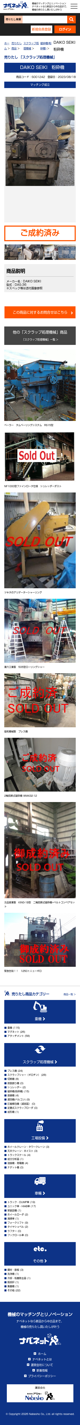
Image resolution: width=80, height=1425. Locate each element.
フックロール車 (15, 1235)
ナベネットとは (42, 1359)
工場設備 (38, 1138)
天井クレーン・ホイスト (20, 1151)
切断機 (11, 1079)
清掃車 (11, 1218)
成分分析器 (13, 1159)
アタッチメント (15, 1036)
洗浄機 (11, 1274)
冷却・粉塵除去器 (16, 1278)
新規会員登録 (41, 29)
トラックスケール (16, 1155)
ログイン (65, 29)
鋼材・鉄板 (13, 1270)
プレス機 (12, 1071)
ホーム (42, 1353)
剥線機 (11, 1095)
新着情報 (42, 1370)
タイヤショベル (15, 1227)
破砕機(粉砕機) (15, 1091)
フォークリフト (15, 1222)
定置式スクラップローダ (20, 1108)
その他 (38, 1261)
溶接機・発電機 (15, 1163)
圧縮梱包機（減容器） (19, 1104)
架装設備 (12, 1210)
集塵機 (11, 1286)
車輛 (39, 1193)
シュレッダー (14, 1087)
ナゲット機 (13, 1167)
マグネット (13, 1032)
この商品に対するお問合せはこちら (40, 312)
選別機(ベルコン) (16, 1099)
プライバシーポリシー (42, 1376)
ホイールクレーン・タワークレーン (26, 1147)
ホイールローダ (15, 1214)
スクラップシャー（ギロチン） (23, 1075)
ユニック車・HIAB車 (18, 1206)
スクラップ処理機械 (39, 1062)
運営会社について (42, 1365)
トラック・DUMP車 (18, 1202)
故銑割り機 (13, 1083)
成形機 (11, 1112)
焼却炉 (11, 1282)
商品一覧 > (70, 994)
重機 (39, 1019)
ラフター (12, 1231)
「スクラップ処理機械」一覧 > (40, 339)
